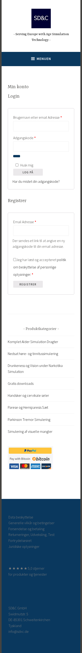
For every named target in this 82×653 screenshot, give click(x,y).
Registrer (27, 284)
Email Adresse (31, 221)
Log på (28, 172)
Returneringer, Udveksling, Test (31, 534)
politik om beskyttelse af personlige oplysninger (39, 267)
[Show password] (16, 156)
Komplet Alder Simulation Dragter (33, 341)
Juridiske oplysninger (23, 546)
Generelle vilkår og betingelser (31, 523)
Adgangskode (31, 137)
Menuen (44, 58)
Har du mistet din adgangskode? (36, 181)
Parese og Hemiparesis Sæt (28, 407)
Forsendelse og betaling (26, 528)
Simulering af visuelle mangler (30, 431)
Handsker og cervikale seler (28, 395)
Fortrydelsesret (19, 540)
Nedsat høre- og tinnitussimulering (33, 353)
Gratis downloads (20, 383)
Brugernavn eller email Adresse (41, 117)
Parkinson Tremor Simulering (29, 419)
